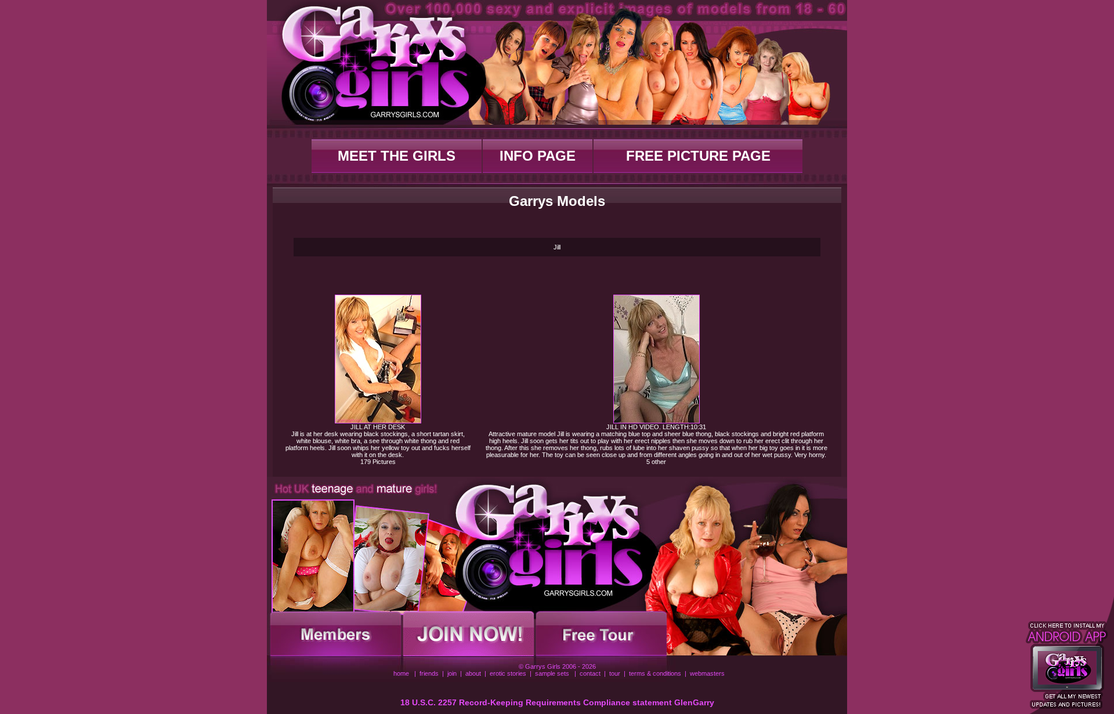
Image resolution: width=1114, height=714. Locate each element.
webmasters (707, 673)
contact (590, 673)
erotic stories (508, 673)
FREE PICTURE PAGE (698, 156)
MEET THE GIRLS (396, 156)
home (401, 673)
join (452, 673)
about (473, 673)
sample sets (552, 673)
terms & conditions (655, 673)
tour (614, 673)
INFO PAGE (538, 156)
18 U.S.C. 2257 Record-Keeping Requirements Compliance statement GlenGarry (557, 702)
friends (429, 673)
